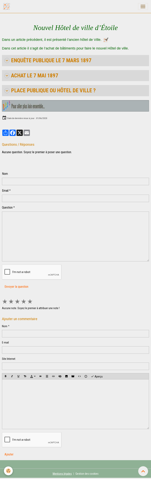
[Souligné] (18, 376)
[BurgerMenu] (143, 6)
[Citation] (40, 376)
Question (7, 207)
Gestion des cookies (87, 473)
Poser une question (16, 163)
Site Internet (8, 358)
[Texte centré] (47, 376)
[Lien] (53, 376)
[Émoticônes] (86, 376)
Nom (5, 174)
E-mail (5, 342)
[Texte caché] (60, 376)
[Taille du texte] (25, 376)
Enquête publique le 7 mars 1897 (51, 60)
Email (5, 190)
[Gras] (5, 376)
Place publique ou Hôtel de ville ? (53, 90)
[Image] (66, 376)
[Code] (79, 376)
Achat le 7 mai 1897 (34, 75)
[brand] (7, 6)
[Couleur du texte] (32, 376)
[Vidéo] (73, 376)
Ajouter (9, 454)
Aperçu (98, 376)
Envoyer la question (16, 286)
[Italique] (12, 376)
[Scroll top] (143, 471)
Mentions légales (62, 473)
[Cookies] (8, 470)
